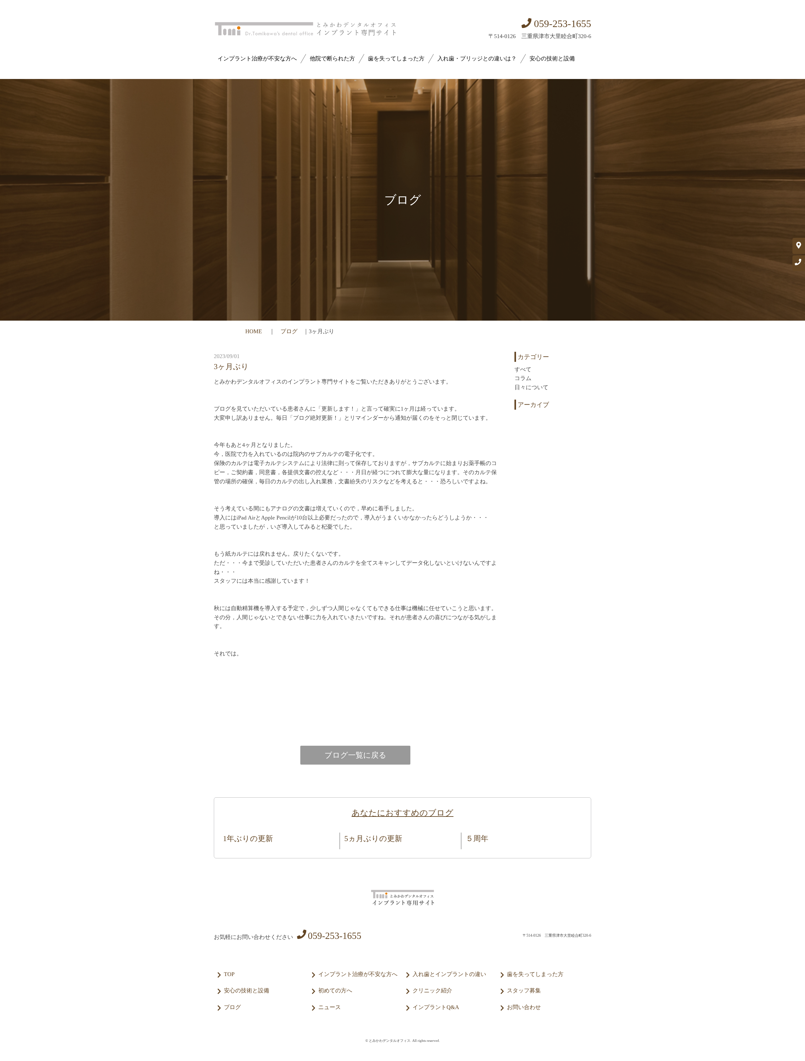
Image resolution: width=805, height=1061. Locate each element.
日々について (531, 387)
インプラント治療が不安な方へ (257, 58)
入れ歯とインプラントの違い (449, 974)
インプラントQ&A (436, 1007)
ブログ (288, 331)
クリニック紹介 (432, 990)
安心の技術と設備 (552, 58)
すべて (522, 369)
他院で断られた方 (332, 58)
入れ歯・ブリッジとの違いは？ (477, 58)
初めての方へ (335, 990)
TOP (229, 974)
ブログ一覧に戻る (355, 755)
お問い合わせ (524, 1007)
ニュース (329, 1007)
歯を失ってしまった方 (396, 58)
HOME (254, 331)
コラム (522, 378)
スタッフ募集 (524, 990)
